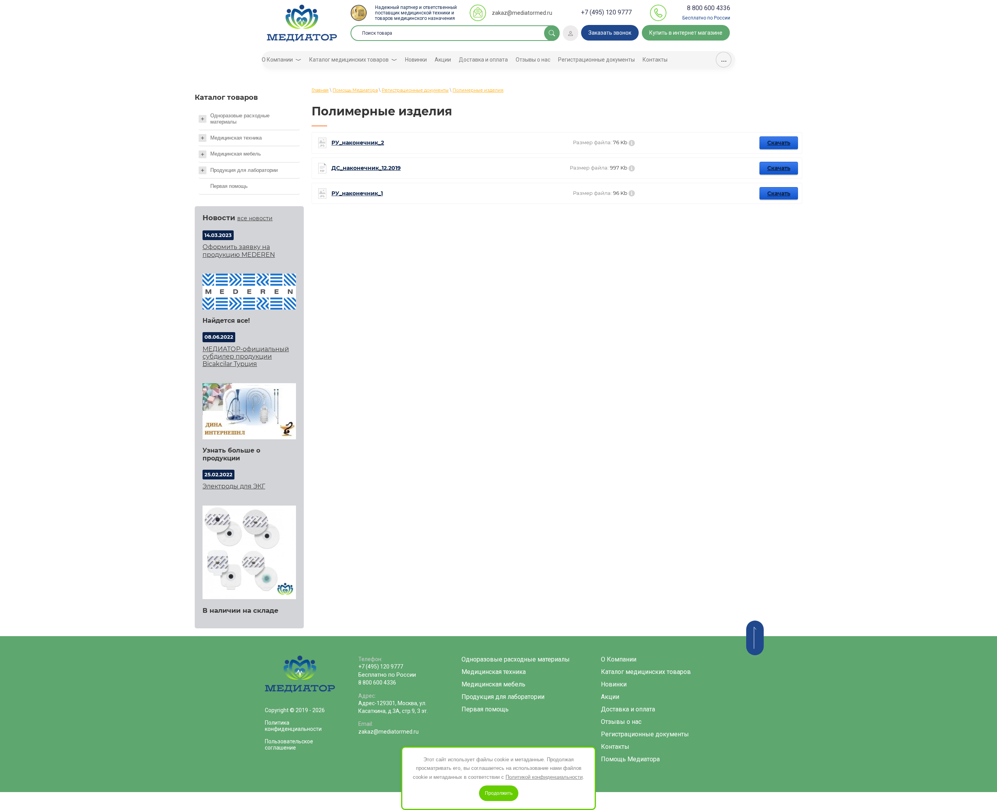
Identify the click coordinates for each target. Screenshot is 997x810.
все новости (255, 218)
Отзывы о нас (621, 721)
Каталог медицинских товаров (646, 672)
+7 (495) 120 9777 (606, 12)
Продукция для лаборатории (503, 696)
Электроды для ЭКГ (234, 486)
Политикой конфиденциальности (544, 777)
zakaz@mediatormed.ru (522, 13)
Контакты (615, 746)
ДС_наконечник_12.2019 (366, 168)
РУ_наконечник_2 (357, 143)
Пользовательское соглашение (289, 744)
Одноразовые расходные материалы (516, 659)
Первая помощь (485, 709)
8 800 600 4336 (708, 8)
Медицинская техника (494, 672)
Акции (610, 696)
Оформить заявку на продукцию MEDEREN (239, 250)
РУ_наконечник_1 (357, 193)
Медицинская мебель (493, 684)
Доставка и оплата (628, 709)
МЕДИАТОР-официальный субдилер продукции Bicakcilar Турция (246, 356)
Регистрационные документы (645, 734)
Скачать (778, 142)
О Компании (618, 659)
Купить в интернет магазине (685, 33)
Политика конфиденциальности (293, 726)
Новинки (614, 684)
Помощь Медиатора (630, 759)
